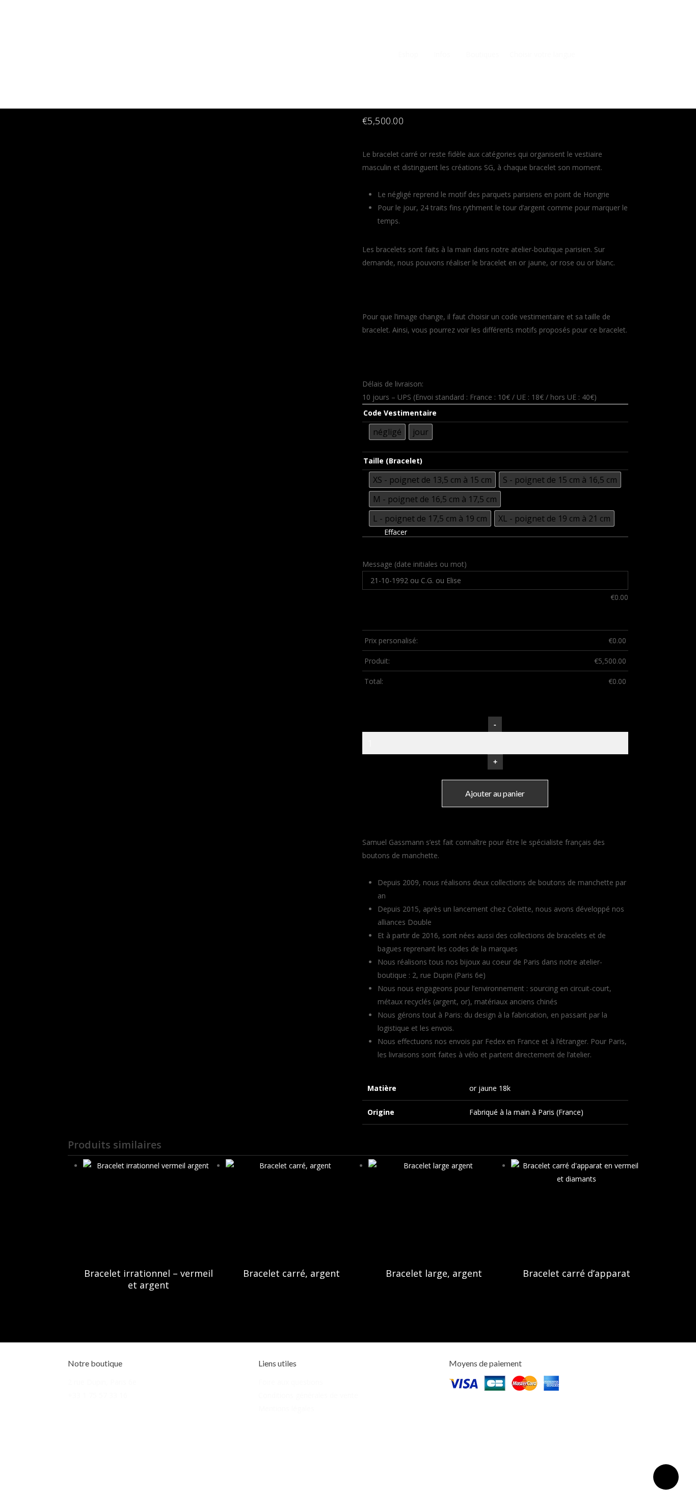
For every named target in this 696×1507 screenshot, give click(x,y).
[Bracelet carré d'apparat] (577, 1208)
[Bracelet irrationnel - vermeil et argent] (149, 1208)
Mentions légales (286, 1408)
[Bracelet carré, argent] (291, 1208)
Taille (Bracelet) (392, 460)
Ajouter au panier (495, 793)
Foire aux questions (290, 1382)
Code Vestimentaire (400, 413)
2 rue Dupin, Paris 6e (102, 1382)
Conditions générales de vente (308, 1395)
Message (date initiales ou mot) (414, 564)
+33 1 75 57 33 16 (97, 1395)
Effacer (395, 532)
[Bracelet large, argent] (434, 1208)
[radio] (387, 432)
